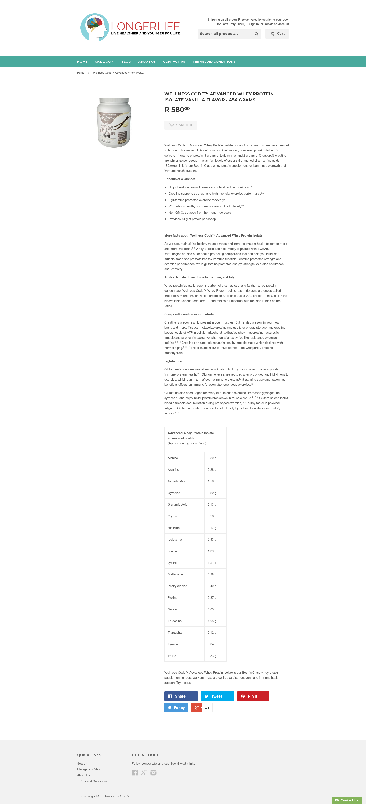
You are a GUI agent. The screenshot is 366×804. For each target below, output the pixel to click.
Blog (126, 61)
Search (82, 763)
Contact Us (174, 61)
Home (82, 61)
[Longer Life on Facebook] (135, 773)
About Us (147, 61)
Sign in (254, 24)
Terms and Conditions (214, 61)
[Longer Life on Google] (144, 773)
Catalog (103, 61)
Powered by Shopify (116, 796)
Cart (280, 34)
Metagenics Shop (89, 769)
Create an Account (277, 24)
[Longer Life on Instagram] (153, 773)
